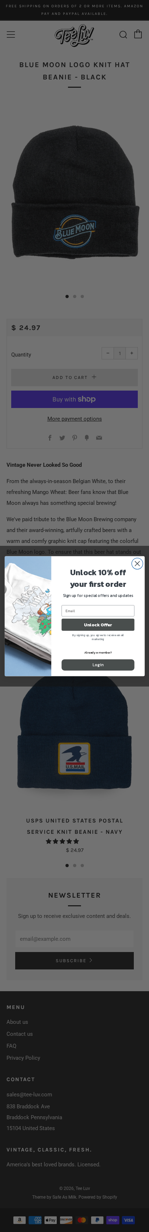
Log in (97, 665)
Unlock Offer (98, 624)
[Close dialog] (137, 563)
